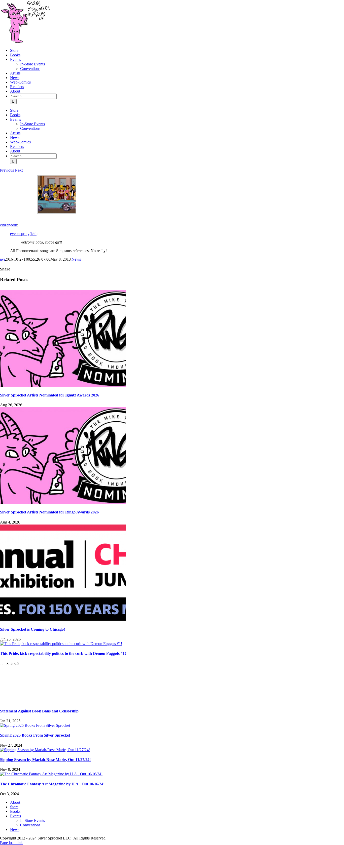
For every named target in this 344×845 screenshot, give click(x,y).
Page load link (11, 842)
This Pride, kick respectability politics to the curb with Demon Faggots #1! (63, 653)
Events (15, 816)
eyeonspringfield (23, 233)
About (15, 802)
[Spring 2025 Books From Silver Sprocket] (35, 725)
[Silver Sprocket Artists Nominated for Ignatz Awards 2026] (63, 385)
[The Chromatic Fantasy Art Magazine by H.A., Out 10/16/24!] (51, 774)
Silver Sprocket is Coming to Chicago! (32, 629)
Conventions (30, 825)
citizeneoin (8, 225)
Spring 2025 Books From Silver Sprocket (35, 735)
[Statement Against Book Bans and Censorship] (172, 685)
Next (19, 170)
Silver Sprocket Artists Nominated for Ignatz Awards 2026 (49, 395)
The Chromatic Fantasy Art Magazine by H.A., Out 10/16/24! (52, 784)
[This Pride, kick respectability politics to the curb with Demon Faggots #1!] (61, 643)
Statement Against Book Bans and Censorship (39, 711)
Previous (7, 170)
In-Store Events (32, 820)
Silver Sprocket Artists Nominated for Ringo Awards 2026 (49, 512)
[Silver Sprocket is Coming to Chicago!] (63, 619)
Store (14, 807)
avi (2, 259)
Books (15, 811)
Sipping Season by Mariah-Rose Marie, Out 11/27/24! (45, 759)
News (76, 259)
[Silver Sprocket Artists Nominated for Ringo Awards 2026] (63, 502)
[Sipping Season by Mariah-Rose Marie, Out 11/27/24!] (45, 750)
